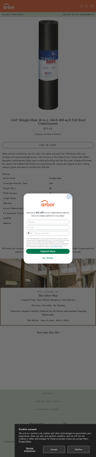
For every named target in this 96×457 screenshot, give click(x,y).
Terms (60, 246)
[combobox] (29, 233)
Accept (54, 449)
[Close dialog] (69, 196)
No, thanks (47, 258)
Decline (78, 449)
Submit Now (47, 251)
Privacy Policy (25, 441)
